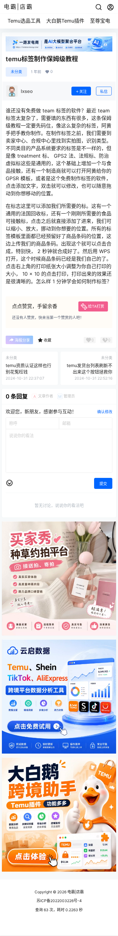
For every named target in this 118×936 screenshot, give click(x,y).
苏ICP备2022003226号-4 (59, 900)
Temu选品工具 (24, 21)
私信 (104, 91)
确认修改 (104, 411)
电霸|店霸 (75, 892)
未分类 (16, 71)
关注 (83, 91)
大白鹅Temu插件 (65, 21)
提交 (103, 483)
